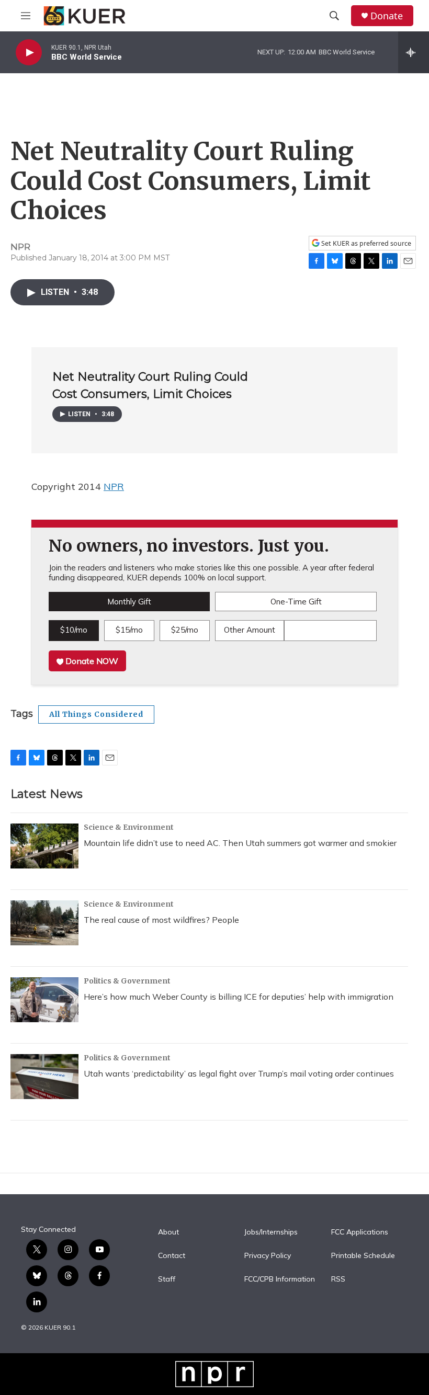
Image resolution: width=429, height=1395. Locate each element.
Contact (171, 1256)
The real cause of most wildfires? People (161, 919)
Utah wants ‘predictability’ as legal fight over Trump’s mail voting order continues (239, 1073)
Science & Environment (129, 827)
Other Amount (249, 630)
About (168, 1232)
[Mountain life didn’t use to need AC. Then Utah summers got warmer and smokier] (44, 846)
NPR (114, 487)
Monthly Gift (129, 602)
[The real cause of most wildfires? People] (44, 922)
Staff (166, 1279)
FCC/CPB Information (279, 1279)
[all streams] (413, 52)
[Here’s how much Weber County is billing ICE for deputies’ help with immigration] (44, 999)
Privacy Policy (267, 1256)
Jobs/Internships (271, 1232)
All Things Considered (96, 714)
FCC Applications (359, 1232)
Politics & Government (127, 981)
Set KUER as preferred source (365, 243)
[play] (28, 53)
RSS (338, 1279)
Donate (386, 15)
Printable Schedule (363, 1256)
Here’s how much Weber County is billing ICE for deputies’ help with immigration (238, 996)
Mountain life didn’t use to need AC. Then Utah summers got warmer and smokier (240, 843)
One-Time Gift (296, 602)
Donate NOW (90, 661)
